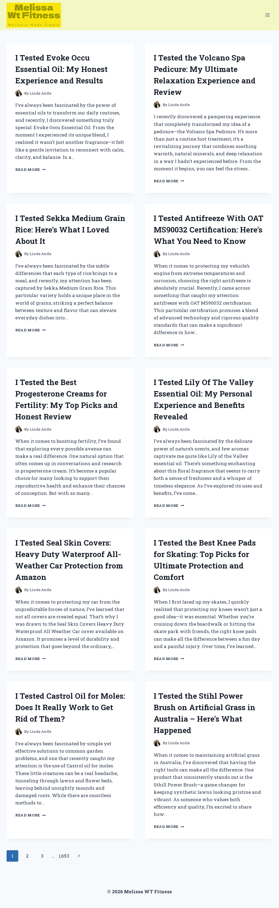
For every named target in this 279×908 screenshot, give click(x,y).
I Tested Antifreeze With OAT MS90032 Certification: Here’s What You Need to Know (208, 229)
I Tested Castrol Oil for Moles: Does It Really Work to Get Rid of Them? (70, 707)
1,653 (64, 856)
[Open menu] (267, 15)
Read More (30, 169)
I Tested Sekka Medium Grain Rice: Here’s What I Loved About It (70, 229)
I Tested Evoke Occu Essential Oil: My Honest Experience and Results (61, 69)
